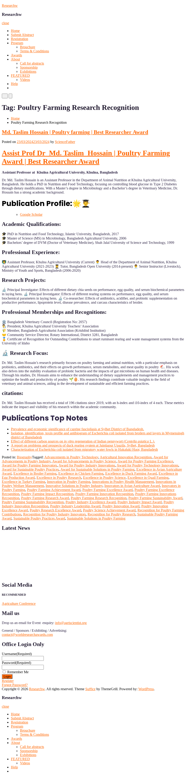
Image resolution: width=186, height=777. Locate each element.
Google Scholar (31, 214)
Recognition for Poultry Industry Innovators (54, 514)
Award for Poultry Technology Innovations (147, 465)
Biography (24, 457)
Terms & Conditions (34, 51)
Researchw (10, 5)
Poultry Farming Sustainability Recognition (33, 502)
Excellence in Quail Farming (148, 477)
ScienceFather (65, 142)
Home (15, 31)
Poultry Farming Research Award (45, 498)
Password (16, 663)
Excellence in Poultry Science (104, 477)
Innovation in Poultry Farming (68, 482)
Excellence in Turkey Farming (23, 482)
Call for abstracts (32, 63)
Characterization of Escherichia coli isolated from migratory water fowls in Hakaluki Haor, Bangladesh (84, 449)
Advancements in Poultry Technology (71, 457)
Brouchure (27, 47)
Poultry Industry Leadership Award (75, 506)
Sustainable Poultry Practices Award (39, 518)
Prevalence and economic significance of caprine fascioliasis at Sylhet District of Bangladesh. (77, 429)
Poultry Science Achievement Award (109, 510)
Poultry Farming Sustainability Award (155, 498)
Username (17, 654)
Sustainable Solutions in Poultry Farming (96, 518)
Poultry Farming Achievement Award (54, 490)
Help (14, 84)
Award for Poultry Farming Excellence (145, 461)
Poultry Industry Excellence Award (91, 502)
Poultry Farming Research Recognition (99, 498)
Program (17, 43)
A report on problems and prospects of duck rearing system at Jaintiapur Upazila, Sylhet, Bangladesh (83, 445)
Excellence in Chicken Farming (80, 473)
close (5, 23)
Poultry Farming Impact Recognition (47, 494)
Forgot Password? (15, 685)
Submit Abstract (22, 35)
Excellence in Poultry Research (59, 477)
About (15, 59)
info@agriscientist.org (71, 623)
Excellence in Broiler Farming (34, 473)
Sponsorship (29, 67)
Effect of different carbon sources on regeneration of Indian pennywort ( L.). (83, 441)
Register (8, 681)
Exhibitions (28, 71)
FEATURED (20, 75)
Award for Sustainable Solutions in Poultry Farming (97, 469)
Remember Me (18, 672)
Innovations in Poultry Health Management (123, 482)
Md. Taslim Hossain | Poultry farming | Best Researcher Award (75, 132)
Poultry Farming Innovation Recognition (104, 494)
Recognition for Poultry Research (111, 514)
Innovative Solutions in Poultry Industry (74, 486)
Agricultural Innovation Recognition (126, 457)
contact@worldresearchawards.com (27, 635)
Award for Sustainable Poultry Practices (30, 469)
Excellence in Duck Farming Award (131, 473)
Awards (16, 55)
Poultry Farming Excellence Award (107, 490)
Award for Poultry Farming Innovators (29, 465)
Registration (19, 39)
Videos (25, 80)
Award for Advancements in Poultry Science (84, 461)
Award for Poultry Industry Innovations (87, 465)
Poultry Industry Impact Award (139, 502)
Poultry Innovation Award (121, 506)
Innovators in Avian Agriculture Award (132, 486)
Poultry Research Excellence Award (55, 510)
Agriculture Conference (19, 603)
